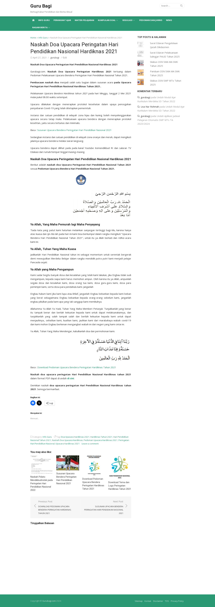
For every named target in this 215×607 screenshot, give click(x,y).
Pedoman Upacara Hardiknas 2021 (101, 440)
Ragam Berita (40, 27)
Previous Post (54, 507)
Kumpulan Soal (107, 20)
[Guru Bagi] (33, 20)
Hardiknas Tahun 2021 (101, 436)
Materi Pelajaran (84, 20)
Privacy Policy (177, 601)
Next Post (103, 507)
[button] (81, 180)
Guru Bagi (41, 6)
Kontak (147, 601)
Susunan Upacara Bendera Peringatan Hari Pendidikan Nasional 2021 (74, 130)
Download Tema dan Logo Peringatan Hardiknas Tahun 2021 (119, 485)
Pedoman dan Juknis (150, 20)
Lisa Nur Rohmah (150, 106)
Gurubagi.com (49, 600)
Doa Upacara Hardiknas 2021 (75, 436)
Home (33, 37)
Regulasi (127, 20)
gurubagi (54, 57)
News (169, 20)
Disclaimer (158, 601)
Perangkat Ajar (62, 20)
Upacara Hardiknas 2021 (68, 443)
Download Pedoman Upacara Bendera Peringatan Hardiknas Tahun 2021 (76, 367)
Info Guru (44, 20)
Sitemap (139, 601)
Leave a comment (90, 443)
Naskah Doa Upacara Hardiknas (67, 440)
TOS (167, 601)
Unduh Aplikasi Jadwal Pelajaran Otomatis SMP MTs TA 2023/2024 (158, 119)
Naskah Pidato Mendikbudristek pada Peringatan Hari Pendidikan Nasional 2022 (41, 483)
